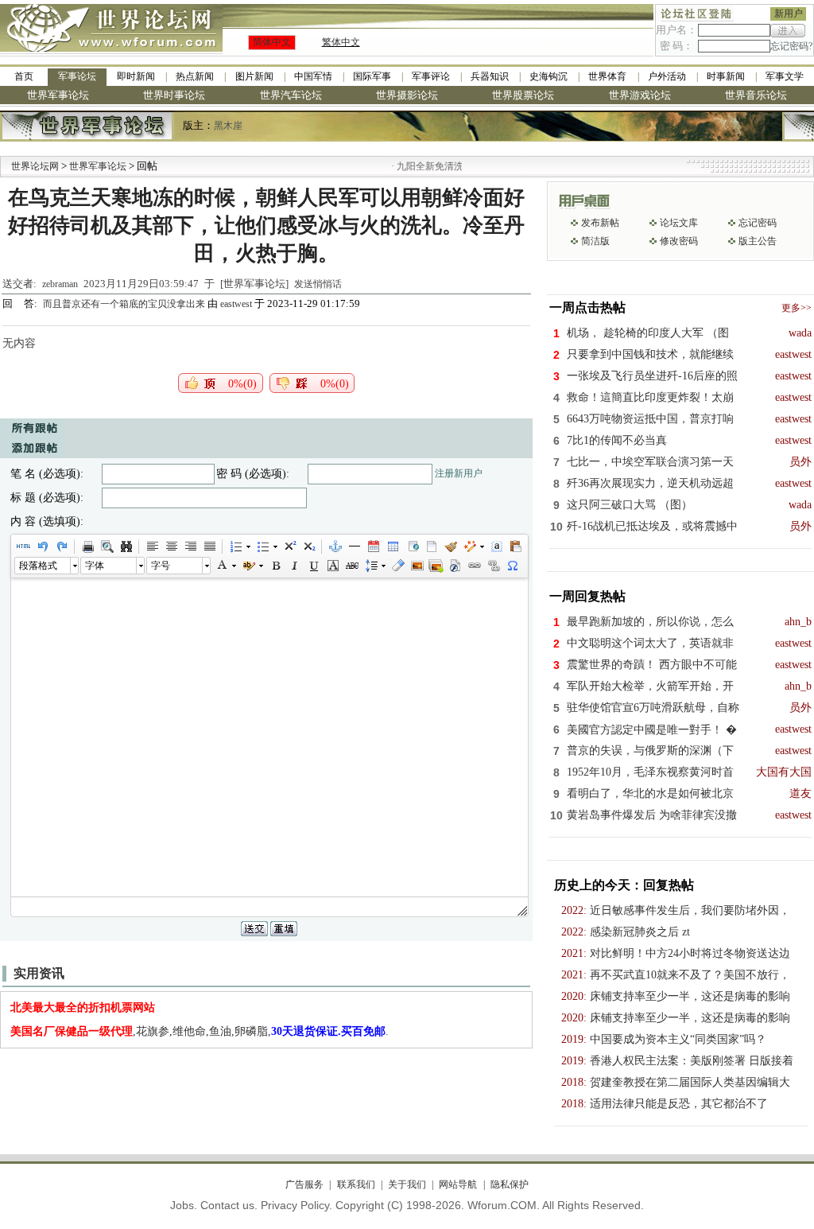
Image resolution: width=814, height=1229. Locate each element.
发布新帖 (600, 222)
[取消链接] (493, 566)
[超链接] (474, 566)
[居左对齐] (152, 546)
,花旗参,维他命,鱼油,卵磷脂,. (199, 1031)
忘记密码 (757, 222)
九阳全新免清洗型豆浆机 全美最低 (452, 166)
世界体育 (607, 76)
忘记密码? (791, 46)
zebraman (60, 284)
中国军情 (313, 76)
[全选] (496, 546)
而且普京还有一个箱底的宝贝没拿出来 (125, 303)
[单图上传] (416, 566)
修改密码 (679, 241)
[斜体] (294, 566)
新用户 (788, 13)
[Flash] (455, 566)
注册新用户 (459, 473)
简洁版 (595, 241)
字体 (94, 565)
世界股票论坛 (523, 95)
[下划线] (313, 566)
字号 (160, 565)
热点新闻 (195, 76)
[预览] (106, 546)
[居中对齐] (171, 546)
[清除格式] (397, 566)
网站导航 (458, 1184)
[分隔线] (354, 546)
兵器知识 (490, 76)
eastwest (236, 303)
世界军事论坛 (58, 95)
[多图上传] (436, 566)
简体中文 (272, 42)
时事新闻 (726, 76)
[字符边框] (332, 566)
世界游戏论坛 (640, 95)
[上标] (289, 546)
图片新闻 (254, 76)
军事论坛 (77, 76)
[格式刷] (450, 546)
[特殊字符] (512, 566)
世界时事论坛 (174, 95)
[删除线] (351, 566)
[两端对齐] (209, 546)
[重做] (61, 546)
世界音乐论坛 (756, 95)
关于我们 (407, 1184)
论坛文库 (679, 222)
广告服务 (304, 1184)
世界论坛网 (35, 166)
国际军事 (372, 76)
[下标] (308, 546)
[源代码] (23, 546)
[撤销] (42, 546)
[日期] (373, 546)
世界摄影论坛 (407, 95)
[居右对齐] (190, 546)
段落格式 (38, 565)
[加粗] (275, 566)
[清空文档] (431, 546)
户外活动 (667, 76)
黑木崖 (228, 125)
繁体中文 (341, 42)
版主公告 (757, 241)
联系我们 (355, 1184)
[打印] (87, 546)
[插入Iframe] (412, 546)
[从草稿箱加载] (515, 546)
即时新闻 (136, 76)
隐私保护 (509, 1184)
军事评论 (431, 76)
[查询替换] (126, 546)
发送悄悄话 (318, 284)
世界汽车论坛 (291, 95)
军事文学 (785, 76)
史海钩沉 (548, 76)
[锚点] (335, 546)
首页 (23, 76)
